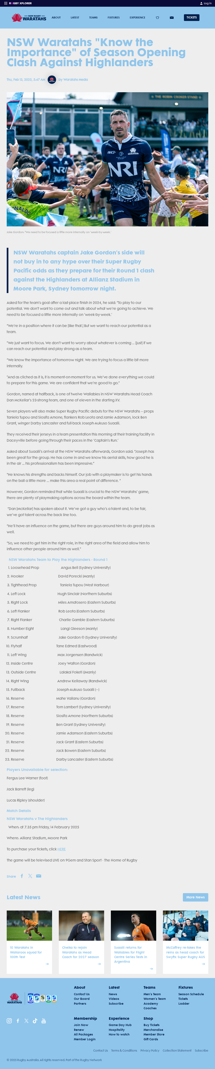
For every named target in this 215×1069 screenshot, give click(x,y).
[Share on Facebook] (21, 875)
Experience (137, 17)
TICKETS (192, 17)
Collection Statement (177, 1050)
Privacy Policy (149, 1050)
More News (195, 897)
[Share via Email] (38, 875)
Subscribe (201, 1050)
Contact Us (100, 1050)
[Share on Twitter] (30, 875)
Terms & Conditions (124, 1050)
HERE (62, 849)
